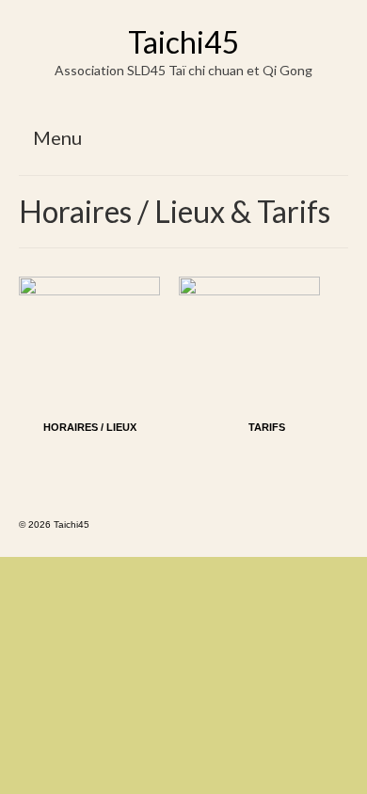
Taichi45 (184, 42)
